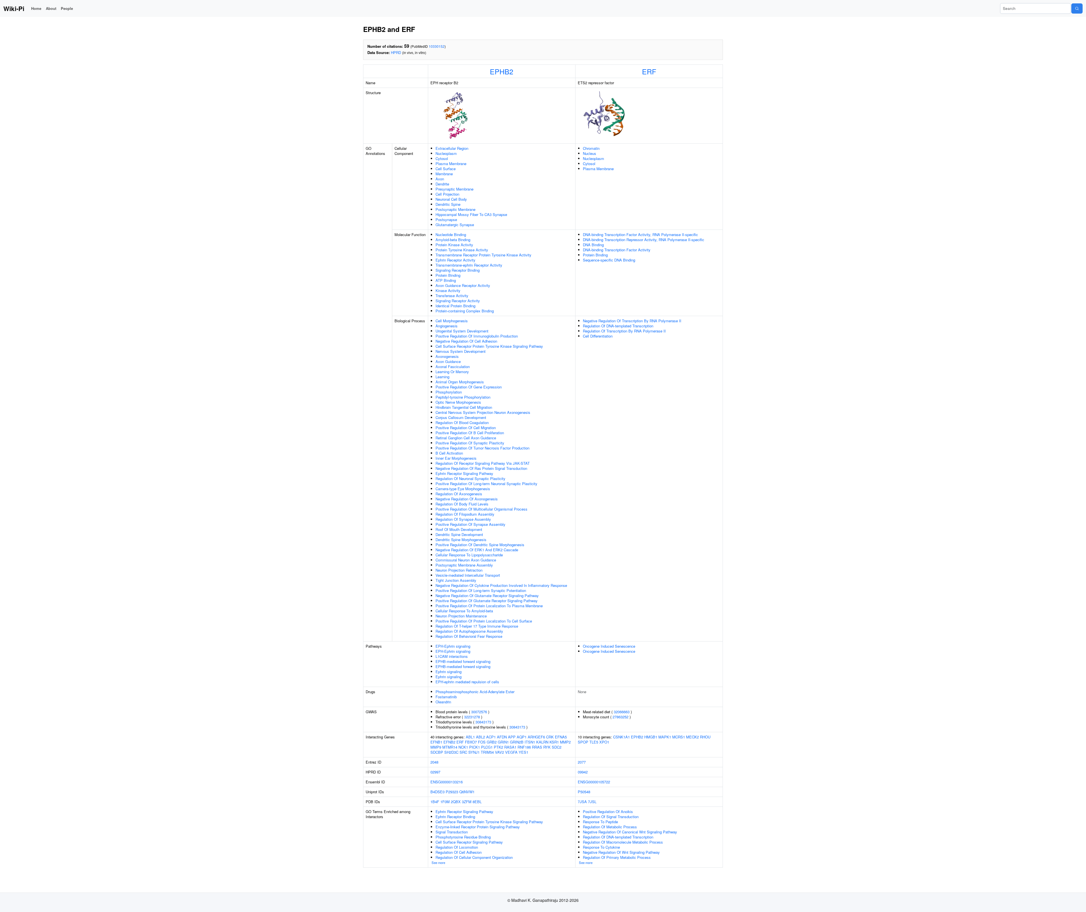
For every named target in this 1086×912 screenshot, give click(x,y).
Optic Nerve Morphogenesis (458, 402)
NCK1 (463, 747)
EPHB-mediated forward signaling (463, 661)
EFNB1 (436, 742)
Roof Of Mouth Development (459, 529)
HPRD (396, 52)
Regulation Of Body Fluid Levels (462, 504)
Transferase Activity (452, 295)
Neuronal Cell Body (451, 199)
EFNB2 (449, 742)
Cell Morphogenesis (452, 320)
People (67, 8)
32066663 (622, 711)
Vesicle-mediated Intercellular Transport (468, 575)
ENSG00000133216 (446, 782)
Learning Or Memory (452, 371)
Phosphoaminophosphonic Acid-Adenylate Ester (475, 691)
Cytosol (442, 158)
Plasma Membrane (451, 163)
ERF (649, 71)
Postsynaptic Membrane (455, 209)
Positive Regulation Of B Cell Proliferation (470, 432)
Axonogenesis (447, 356)
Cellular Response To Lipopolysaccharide (469, 554)
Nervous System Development (461, 351)
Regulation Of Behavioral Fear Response (469, 636)
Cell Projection (447, 194)
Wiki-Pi (13, 8)
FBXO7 (471, 742)
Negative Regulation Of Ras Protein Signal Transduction (481, 468)
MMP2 (565, 742)
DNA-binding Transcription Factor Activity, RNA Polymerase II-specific (640, 234)
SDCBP (436, 752)
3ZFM (466, 801)
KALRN (542, 742)
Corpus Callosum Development (461, 417)
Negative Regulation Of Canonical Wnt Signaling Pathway (630, 832)
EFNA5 (561, 737)
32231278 (472, 716)
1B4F (434, 801)
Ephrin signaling (449, 671)
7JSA (582, 801)
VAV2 (499, 752)
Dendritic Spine (448, 204)
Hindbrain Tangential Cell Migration (464, 407)
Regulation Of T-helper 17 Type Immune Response (477, 626)
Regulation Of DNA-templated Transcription (618, 326)
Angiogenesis (447, 326)
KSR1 (554, 742)
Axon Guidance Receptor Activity (463, 285)
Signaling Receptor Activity (458, 300)
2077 (582, 762)
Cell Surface (446, 168)
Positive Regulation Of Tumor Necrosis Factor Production (482, 448)
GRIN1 (503, 742)
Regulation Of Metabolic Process (610, 826)
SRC (463, 752)
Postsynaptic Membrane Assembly (464, 565)
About (51, 8)
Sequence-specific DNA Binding (609, 260)
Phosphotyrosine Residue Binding (463, 837)
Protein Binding (448, 275)
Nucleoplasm (446, 153)
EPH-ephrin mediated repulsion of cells (467, 681)
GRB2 (492, 742)
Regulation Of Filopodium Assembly (465, 514)
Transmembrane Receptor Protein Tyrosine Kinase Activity (483, 255)
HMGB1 (650, 737)
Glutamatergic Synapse (455, 224)
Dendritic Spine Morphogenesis (461, 539)
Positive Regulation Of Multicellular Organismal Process (481, 509)
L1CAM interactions (452, 656)
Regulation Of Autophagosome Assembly (469, 631)
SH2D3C (451, 752)
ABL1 (470, 737)
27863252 (620, 716)
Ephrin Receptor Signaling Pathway (464, 473)
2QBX (456, 801)
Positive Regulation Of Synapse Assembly (470, 524)
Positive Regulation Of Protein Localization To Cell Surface (484, 621)
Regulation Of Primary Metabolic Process (617, 857)
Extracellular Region (452, 148)
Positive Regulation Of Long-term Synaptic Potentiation (481, 590)
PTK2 (498, 747)
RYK (547, 747)
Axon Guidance (448, 361)
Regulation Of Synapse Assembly (463, 519)
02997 (435, 772)
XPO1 (604, 742)
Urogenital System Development (462, 331)
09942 (583, 772)
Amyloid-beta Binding (453, 239)
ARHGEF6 (536, 737)
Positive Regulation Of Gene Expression (469, 387)
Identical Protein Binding (455, 305)
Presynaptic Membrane (454, 189)
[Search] (1077, 8)
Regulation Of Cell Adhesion (459, 852)
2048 (434, 762)
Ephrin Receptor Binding (455, 816)
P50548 (584, 791)
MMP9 (435, 747)
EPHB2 (501, 71)
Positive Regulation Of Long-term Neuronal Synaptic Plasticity (486, 483)
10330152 (437, 46)
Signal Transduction (452, 832)
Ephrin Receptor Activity (455, 260)
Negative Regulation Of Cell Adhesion (466, 341)
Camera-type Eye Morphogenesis (463, 488)
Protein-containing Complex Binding (465, 311)
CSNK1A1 (621, 737)
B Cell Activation (449, 453)
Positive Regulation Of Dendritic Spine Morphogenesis (480, 544)
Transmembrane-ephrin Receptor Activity (469, 265)
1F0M (445, 801)
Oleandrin (443, 701)
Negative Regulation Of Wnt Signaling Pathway (621, 852)
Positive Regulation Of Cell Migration (466, 427)
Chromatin (591, 148)
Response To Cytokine (601, 847)
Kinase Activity (448, 290)
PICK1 (474, 747)
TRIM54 (487, 752)
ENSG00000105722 (594, 782)
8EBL (477, 801)
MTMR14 (449, 747)
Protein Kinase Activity (454, 244)
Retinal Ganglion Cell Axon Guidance (466, 437)
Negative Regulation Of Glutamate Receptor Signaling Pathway (487, 595)
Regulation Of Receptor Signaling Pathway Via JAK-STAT (483, 463)
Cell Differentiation (598, 336)
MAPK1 (664, 737)
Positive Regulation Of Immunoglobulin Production (477, 336)
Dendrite (442, 184)
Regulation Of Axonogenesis (459, 493)
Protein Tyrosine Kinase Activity (462, 249)
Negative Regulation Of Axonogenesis (467, 499)
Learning (442, 376)
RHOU (705, 737)
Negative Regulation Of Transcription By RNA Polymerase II (632, 320)
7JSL (592, 801)
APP (512, 737)
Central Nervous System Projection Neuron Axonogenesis (483, 412)
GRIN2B (516, 742)
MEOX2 (692, 737)
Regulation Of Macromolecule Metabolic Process (623, 842)
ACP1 (491, 737)
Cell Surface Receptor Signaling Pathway (469, 842)
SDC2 (556, 747)
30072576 (479, 711)
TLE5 (593, 742)
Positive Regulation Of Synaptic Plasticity (470, 443)
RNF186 (524, 747)
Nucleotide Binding (451, 234)
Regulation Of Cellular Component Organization (474, 857)
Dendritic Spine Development (459, 534)
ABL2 (480, 737)
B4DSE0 (437, 791)
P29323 (452, 791)
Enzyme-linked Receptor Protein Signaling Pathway (478, 826)
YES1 (523, 752)
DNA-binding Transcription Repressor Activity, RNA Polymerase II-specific (643, 239)
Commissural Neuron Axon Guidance (466, 560)
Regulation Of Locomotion (457, 847)
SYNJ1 (474, 752)
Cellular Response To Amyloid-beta (464, 610)
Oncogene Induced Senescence (609, 646)
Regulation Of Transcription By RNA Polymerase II (624, 331)
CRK (550, 737)
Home (36, 8)
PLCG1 (487, 747)
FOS (482, 742)
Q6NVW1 (467, 791)
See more (438, 862)
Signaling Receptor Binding (458, 270)
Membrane (444, 173)
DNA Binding (593, 244)
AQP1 (522, 737)
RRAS (537, 747)
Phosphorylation (449, 392)
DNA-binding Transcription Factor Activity (616, 249)
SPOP (583, 742)
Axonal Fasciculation (453, 366)
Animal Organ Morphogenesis (460, 381)
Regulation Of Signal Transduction (611, 816)
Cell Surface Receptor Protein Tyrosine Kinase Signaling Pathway (489, 346)
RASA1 (510, 747)
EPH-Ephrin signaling (453, 646)
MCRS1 (678, 737)
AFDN (502, 737)
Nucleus (589, 153)
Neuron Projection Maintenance (461, 616)
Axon (440, 178)
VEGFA (511, 752)
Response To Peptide (600, 821)
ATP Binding (446, 280)
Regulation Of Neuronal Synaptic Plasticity (470, 478)
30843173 (483, 722)
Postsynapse (446, 219)
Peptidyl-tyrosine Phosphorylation (463, 397)
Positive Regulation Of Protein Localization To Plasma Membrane (489, 605)
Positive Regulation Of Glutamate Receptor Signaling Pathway (487, 600)
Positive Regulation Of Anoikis (608, 811)
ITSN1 (530, 742)
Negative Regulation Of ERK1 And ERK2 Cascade (477, 549)
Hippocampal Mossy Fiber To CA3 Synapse (471, 214)
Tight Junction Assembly (456, 580)
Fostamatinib (446, 696)
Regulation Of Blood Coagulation (462, 422)
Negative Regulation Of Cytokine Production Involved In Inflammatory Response (501, 585)
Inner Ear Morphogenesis (456, 458)
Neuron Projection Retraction (459, 570)
